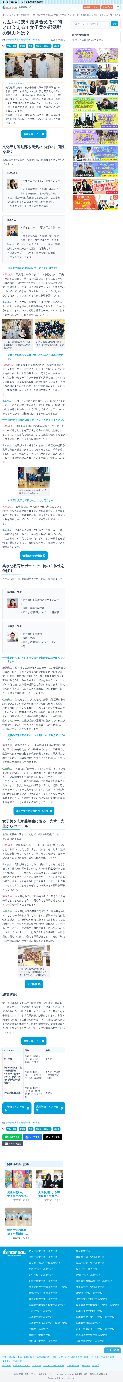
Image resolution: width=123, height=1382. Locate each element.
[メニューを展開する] (118, 7)
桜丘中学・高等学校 (87, 1268)
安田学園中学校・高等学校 (90, 1341)
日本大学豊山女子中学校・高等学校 (95, 1316)
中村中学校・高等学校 (41, 1310)
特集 (54, 1357)
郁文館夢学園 (83, 1250)
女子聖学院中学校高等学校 (90, 1286)
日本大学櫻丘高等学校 (41, 1316)
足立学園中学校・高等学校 (43, 1250)
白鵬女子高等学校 (38, 1328)
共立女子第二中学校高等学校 (44, 1262)
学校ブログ (76, 1357)
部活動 (56, 46)
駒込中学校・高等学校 (41, 1268)
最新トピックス (91, 1357)
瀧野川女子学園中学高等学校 (91, 1298)
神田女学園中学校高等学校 (90, 1256)
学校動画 (17, 1361)
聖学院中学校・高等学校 (89, 1292)
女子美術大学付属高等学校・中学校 (23, 39)
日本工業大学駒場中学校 (89, 1310)
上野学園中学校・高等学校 (43, 1256)
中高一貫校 (11, 46)
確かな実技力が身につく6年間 (32, 810)
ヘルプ (95, 1365)
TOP (4, 1357)
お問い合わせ (73, 1365)
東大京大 (6, 1361)
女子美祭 (32, 984)
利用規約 (36, 1365)
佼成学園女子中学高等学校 (90, 1262)
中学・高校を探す (26, 1357)
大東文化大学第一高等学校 (43, 1298)
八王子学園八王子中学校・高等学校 (95, 1328)
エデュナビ (63, 1357)
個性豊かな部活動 (32, 555)
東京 (30, 46)
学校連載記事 (43, 1357)
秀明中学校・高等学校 (88, 1274)
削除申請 (86, 1365)
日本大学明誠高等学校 (88, 1322)
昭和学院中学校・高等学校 (43, 1280)
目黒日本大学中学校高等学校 (91, 1334)
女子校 (22, 46)
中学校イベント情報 (14, 1108)
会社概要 (6, 1365)
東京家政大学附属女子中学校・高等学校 (97, 1304)
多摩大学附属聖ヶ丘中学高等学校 (47, 1304)
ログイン (108, 7)
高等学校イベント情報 (47, 1108)
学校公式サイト (32, 134)
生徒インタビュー (43, 46)
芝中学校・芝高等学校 (41, 1274)
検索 (114, 23)
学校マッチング (92, 7)
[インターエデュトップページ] (14, 1253)
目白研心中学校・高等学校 (43, 1341)
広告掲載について (21, 1365)
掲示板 (12, 1357)
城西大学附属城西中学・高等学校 (94, 1280)
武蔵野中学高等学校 (39, 1334)
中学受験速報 (107, 1357)
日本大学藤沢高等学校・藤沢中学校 (48, 1322)
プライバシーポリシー (53, 1365)
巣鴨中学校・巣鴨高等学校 (43, 1292)
